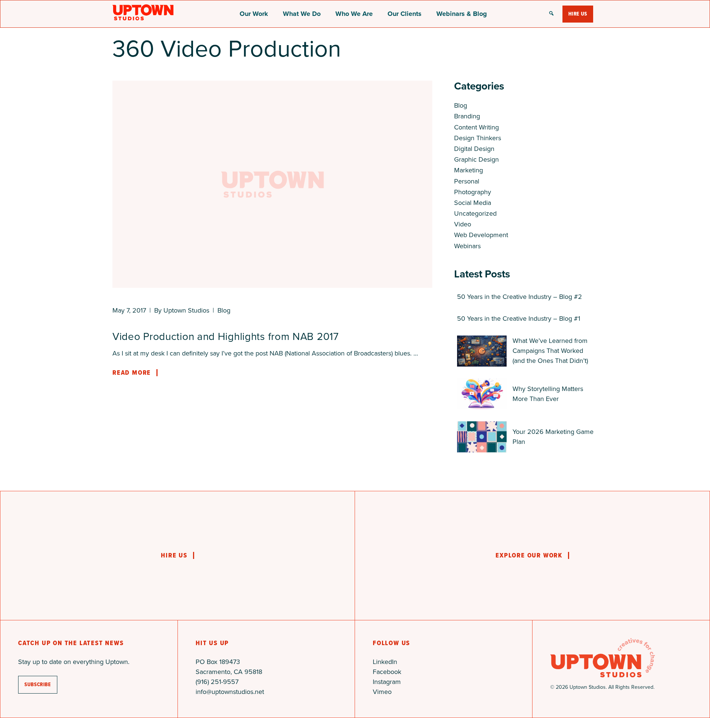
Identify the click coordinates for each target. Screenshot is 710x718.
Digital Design (474, 149)
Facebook (387, 672)
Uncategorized (475, 213)
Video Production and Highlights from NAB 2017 (225, 336)
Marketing (468, 170)
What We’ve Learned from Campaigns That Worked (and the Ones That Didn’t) (550, 350)
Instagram (387, 682)
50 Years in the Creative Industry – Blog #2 (519, 296)
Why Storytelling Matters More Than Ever (548, 394)
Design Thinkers (477, 138)
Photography (472, 192)
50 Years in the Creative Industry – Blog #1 (518, 318)
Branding (467, 116)
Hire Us (577, 14)
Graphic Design (476, 159)
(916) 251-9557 (217, 682)
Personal (466, 181)
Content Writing (476, 127)
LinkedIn (385, 662)
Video (462, 224)
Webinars (467, 246)
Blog (223, 310)
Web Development (481, 235)
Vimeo (382, 692)
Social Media (472, 203)
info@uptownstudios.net (230, 692)
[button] (551, 14)
